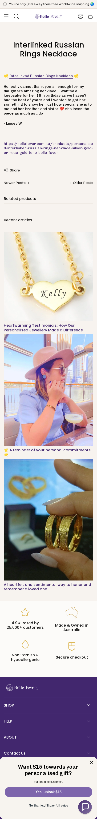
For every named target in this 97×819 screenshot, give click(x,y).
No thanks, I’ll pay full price (48, 805)
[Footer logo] (21, 688)
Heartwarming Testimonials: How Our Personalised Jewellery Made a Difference (43, 328)
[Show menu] (6, 16)
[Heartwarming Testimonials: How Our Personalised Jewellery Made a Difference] (48, 277)
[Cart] (90, 16)
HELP (8, 721)
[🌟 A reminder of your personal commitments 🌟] (48, 390)
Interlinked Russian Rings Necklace (41, 76)
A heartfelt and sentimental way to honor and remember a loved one (47, 587)
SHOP (9, 705)
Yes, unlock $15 (48, 792)
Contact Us (15, 753)
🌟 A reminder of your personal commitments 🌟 (47, 452)
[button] (85, 807)
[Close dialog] (91, 762)
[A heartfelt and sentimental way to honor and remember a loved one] (48, 519)
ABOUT (10, 737)
